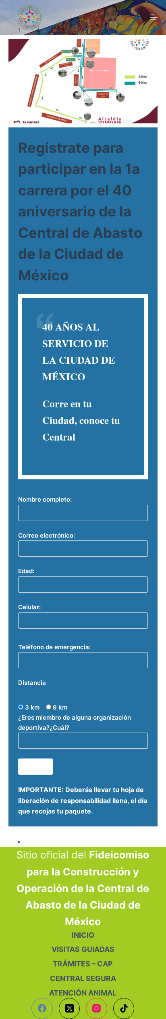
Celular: (29, 607)
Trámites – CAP (83, 964)
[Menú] (154, 17)
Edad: (26, 571)
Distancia (32, 682)
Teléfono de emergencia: (54, 647)
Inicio (83, 935)
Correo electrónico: (46, 535)
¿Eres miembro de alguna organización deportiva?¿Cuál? (74, 722)
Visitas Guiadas (83, 949)
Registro (37, 841)
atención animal (82, 993)
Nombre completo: (45, 499)
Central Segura (83, 978)
